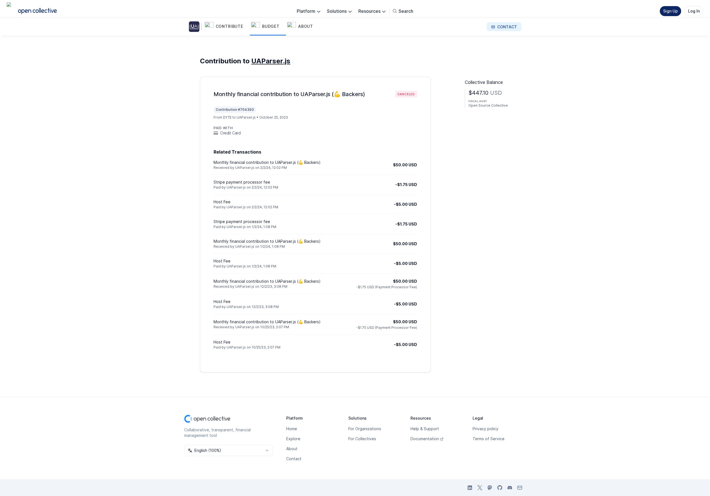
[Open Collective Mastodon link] (490, 488)
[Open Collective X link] (480, 488)
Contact (293, 458)
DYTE (227, 117)
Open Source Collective (488, 105)
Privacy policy (485, 428)
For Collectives (362, 438)
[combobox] (228, 450)
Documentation (424, 438)
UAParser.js (270, 61)
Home (291, 428)
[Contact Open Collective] (520, 488)
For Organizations (364, 428)
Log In (694, 11)
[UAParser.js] (195, 26)
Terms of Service (488, 438)
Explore (293, 438)
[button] (227, 27)
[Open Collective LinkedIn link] (470, 488)
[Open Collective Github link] (500, 488)
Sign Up (670, 11)
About (292, 448)
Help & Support (424, 428)
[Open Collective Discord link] (510, 488)
